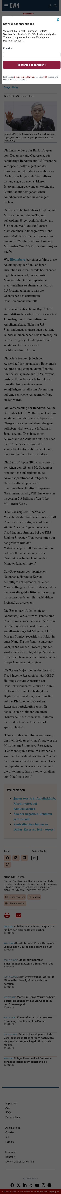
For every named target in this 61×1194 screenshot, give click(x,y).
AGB (45, 77)
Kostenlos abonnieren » (31, 64)
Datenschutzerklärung (24, 77)
